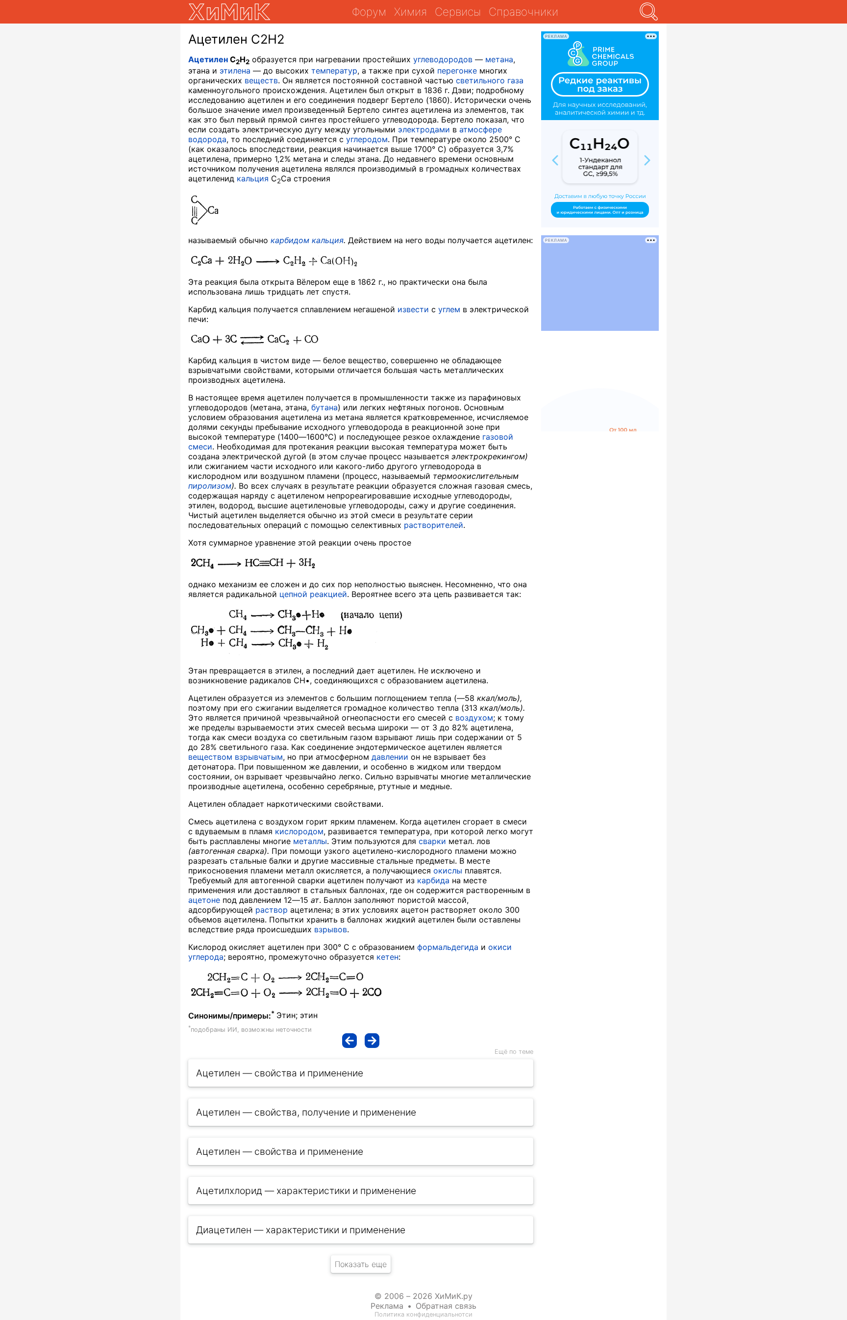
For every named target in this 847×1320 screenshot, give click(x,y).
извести (413, 309)
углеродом (367, 139)
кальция (253, 178)
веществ (261, 80)
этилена (235, 70)
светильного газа (489, 80)
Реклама (387, 1306)
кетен (387, 957)
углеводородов (443, 59)
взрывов (330, 929)
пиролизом (209, 486)
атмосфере (480, 129)
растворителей (433, 525)
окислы (447, 870)
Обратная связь (446, 1306)
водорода (207, 139)
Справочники (523, 11)
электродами (424, 129)
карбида (433, 880)
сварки (432, 841)
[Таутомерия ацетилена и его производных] (349, 1040)
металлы (310, 841)
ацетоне (204, 900)
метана (499, 59)
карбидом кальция (307, 240)
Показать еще (361, 1264)
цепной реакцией (313, 594)
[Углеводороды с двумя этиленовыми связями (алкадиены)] (372, 1040)
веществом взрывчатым (235, 757)
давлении (390, 757)
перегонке (457, 70)
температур (334, 70)
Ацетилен (208, 59)
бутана (324, 407)
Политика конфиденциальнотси (423, 1314)
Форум (369, 11)
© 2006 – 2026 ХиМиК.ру (423, 1296)
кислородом (299, 831)
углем (449, 309)
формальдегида (447, 947)
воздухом (474, 717)
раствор (271, 910)
